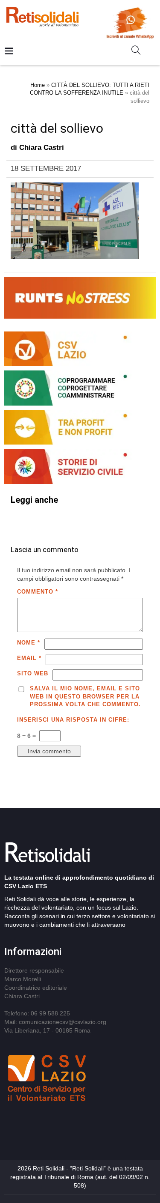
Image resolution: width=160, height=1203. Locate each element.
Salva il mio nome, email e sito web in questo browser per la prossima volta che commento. (85, 696)
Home (37, 85)
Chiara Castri (41, 147)
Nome (28, 642)
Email (29, 658)
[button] (139, 51)
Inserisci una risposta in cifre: (73, 719)
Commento (37, 591)
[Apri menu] (9, 51)
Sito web (32, 673)
